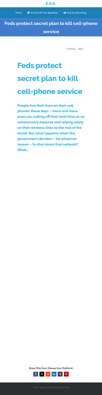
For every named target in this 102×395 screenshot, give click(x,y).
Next (80, 48)
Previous (72, 48)
